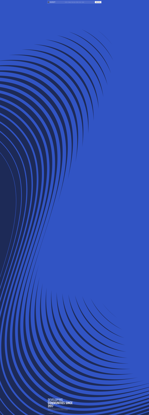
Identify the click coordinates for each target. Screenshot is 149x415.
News (80, 2)
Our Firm (66, 2)
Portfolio (77, 2)
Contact (83, 2)
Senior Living (73, 2)
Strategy (69, 2)
